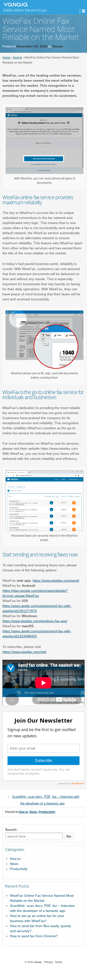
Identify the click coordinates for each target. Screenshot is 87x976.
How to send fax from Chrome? (34, 936)
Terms (58, 962)
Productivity (47, 812)
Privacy (48, 962)
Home (6, 57)
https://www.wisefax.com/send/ (56, 580)
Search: (11, 829)
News (33, 812)
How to (17, 57)
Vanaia (57, 46)
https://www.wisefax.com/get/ (24, 652)
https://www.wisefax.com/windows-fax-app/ (34, 621)
